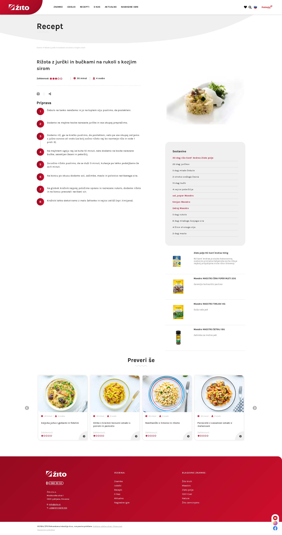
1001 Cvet (187, 494)
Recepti (84, 7)
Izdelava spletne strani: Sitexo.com (107, 526)
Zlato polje (187, 489)
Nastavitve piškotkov (46, 530)
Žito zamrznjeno (190, 502)
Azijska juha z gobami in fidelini (60, 422)
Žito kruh (187, 481)
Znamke (58, 7)
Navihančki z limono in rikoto (162, 422)
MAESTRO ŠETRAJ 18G (209, 329)
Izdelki (71, 7)
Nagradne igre (130, 7)
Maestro (186, 485)
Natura (185, 498)
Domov (39, 48)
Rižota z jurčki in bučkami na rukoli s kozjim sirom (65, 48)
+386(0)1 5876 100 (58, 508)
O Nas (97, 7)
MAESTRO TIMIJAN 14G (209, 304)
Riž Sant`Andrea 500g (211, 253)
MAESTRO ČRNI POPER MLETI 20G (215, 278)
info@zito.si (55, 504)
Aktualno (111, 7)
